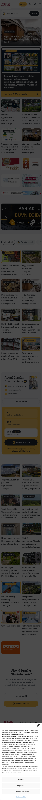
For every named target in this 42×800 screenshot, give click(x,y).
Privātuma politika (21, 797)
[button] (39, 726)
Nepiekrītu (21, 786)
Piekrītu (21, 779)
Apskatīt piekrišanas (21, 792)
